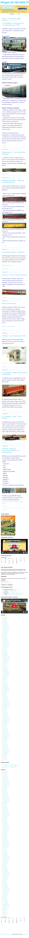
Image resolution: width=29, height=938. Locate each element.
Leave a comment (5, 174)
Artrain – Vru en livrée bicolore (14, 275)
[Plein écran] (26, 552)
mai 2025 (5, 635)
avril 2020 (5, 712)
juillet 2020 (5, 708)
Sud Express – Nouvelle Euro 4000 (9, 764)
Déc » (5, 565)
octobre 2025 (5, 629)
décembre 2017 (6, 749)
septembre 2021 (6, 691)
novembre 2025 (6, 627)
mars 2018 (5, 745)
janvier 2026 (5, 625)
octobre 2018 (5, 736)
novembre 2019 (6, 719)
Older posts (4, 509)
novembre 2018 (6, 889)
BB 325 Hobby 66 (9, 303)
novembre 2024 (6, 643)
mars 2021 (5, 852)
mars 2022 (5, 683)
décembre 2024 (6, 642)
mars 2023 (5, 667)
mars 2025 (5, 638)
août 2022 (5, 676)
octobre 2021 (5, 844)
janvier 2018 (5, 748)
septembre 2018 (6, 737)
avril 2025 (5, 637)
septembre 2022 (6, 675)
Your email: (3, 580)
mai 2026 (5, 619)
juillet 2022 (5, 678)
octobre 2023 (5, 659)
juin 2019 (5, 725)
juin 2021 (5, 848)
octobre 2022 (5, 674)
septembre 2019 (6, 721)
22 (12, 562)
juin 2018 (5, 741)
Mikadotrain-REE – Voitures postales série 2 (13, 181)
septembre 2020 (6, 705)
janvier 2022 (5, 686)
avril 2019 (5, 728)
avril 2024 (5, 651)
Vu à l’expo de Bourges (11, 590)
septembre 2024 (6, 646)
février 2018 (5, 746)
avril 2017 (5, 758)
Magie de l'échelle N (14, 2)
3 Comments (4, 145)
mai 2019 (5, 727)
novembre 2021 (6, 688)
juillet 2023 (5, 662)
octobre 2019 (5, 720)
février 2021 (5, 699)
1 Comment (4, 245)
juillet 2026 (5, 617)
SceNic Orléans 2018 (7, 265)
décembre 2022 (6, 671)
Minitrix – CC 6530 (17, 589)
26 (1, 563)
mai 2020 (5, 711)
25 (24, 562)
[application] (14, 546)
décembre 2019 (6, 717)
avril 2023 (5, 666)
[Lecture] (2, 552)
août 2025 (5, 631)
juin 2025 (5, 634)
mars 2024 (5, 807)
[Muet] (23, 552)
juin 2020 (5, 709)
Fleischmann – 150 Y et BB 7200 (13, 594)
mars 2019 (5, 729)
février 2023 (5, 668)
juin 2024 (5, 649)
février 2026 (5, 623)
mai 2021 (5, 695)
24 (20, 562)
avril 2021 (5, 696)
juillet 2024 (5, 647)
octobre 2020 (5, 704)
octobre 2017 (5, 752)
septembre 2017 (6, 753)
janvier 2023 (5, 670)
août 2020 (5, 707)
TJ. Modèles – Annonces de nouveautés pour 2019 (13, 24)
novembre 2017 (6, 750)
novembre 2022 (6, 672)
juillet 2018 (5, 740)
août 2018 (5, 738)
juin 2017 (5, 756)
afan (4, 590)
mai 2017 (5, 757)
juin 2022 (5, 679)
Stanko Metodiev (26, 934)
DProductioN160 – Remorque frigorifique (16, 593)
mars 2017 (5, 760)
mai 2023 (5, 664)
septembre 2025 (6, 630)
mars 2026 (5, 622)
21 (9, 562)
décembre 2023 (6, 811)
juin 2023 (5, 663)
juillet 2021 (5, 692)
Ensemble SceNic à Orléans (13, 252)
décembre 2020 (6, 701)
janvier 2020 (5, 716)
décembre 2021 (6, 687)
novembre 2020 (6, 703)
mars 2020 (5, 713)
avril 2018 (5, 744)
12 (1, 561)
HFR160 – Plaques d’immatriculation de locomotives (10, 450)
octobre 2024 (5, 645)
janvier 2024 (5, 655)
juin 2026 (5, 618)
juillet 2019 (5, 724)
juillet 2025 (5, 633)
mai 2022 (5, 680)
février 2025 (5, 639)
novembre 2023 (6, 658)
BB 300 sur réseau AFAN (8, 326)
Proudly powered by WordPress (6, 934)
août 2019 (5, 723)
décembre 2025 (6, 626)
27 (5, 563)
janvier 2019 (5, 732)
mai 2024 (5, 650)
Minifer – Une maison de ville (13, 336)
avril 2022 (5, 682)
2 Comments (4, 297)
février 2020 (5, 715)
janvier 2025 (5, 641)
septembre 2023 (6, 660)
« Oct (2, 565)
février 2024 (5, 654)
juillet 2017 (5, 754)
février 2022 (5, 684)
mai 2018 (5, 742)
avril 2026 (5, 621)
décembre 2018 (6, 733)
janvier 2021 (5, 700)
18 (24, 561)
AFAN (24, 570)
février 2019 (5, 885)
